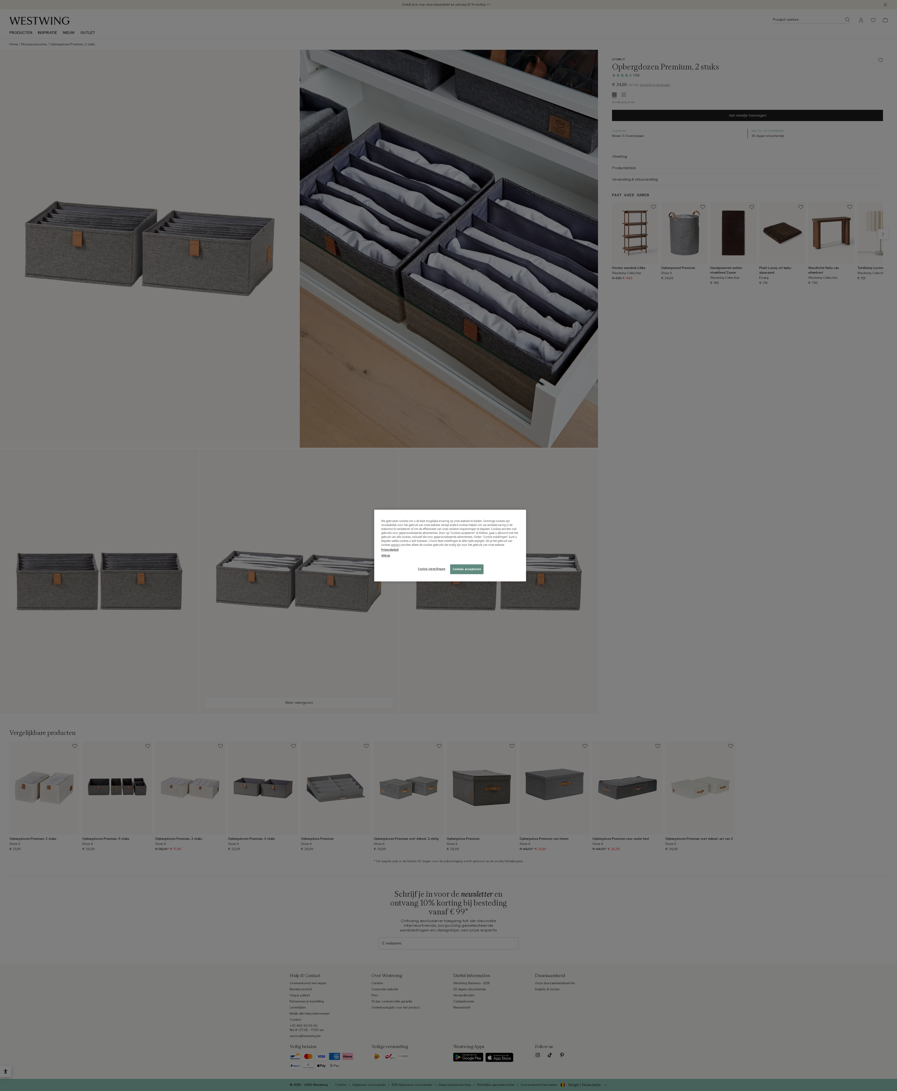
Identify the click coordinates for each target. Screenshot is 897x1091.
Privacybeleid (390, 549)
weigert (396, 545)
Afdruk (385, 555)
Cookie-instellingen (431, 569)
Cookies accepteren (467, 569)
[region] (450, 545)
